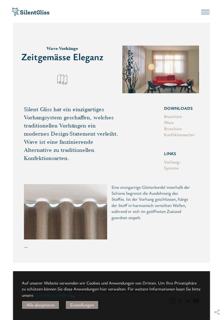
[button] (217, 270)
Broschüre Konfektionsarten (179, 131)
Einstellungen (82, 305)
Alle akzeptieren (40, 305)
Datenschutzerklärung (53, 295)
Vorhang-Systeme (172, 165)
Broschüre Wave (173, 119)
